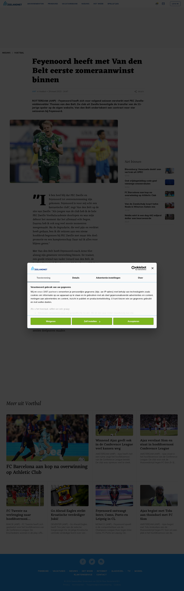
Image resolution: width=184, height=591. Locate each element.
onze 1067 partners (47, 291)
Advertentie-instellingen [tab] (108, 278)
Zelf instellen (90, 321)
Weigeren (50, 321)
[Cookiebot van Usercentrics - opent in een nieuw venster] (133, 268)
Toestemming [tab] (43, 278)
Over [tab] (140, 278)
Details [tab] (75, 278)
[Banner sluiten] (153, 268)
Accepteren (133, 321)
